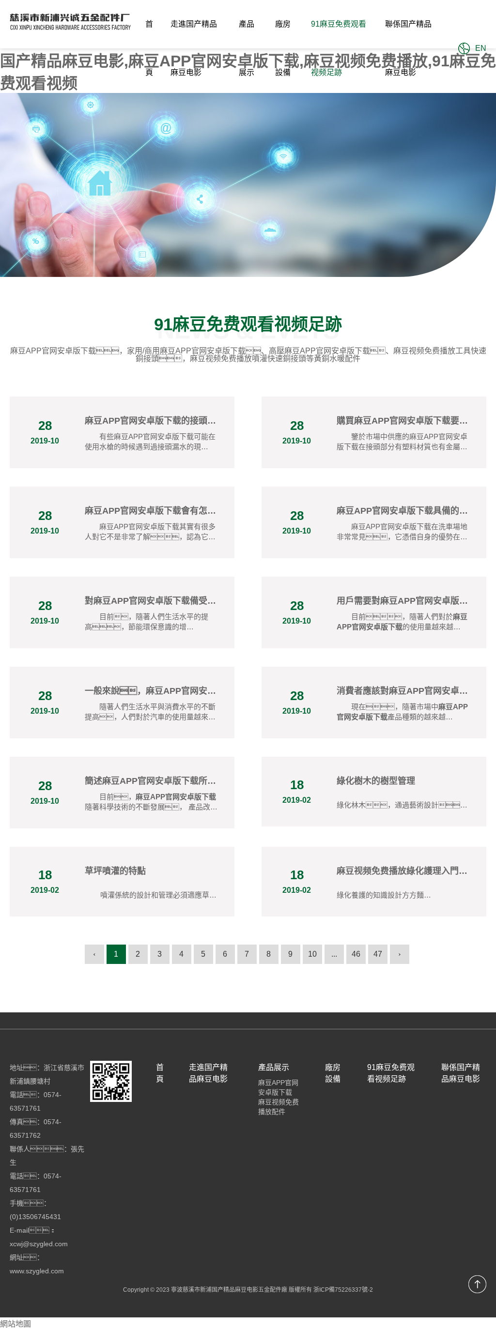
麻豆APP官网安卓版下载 (278, 1087)
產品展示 (246, 48)
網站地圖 (15, 1324)
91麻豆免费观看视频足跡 (338, 48)
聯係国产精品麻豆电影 (408, 48)
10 (312, 954)
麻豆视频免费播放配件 (278, 1106)
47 (377, 954)
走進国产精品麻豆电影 (193, 48)
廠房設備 (283, 48)
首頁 (149, 48)
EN (480, 48)
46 (356, 954)
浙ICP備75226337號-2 (343, 1289)
